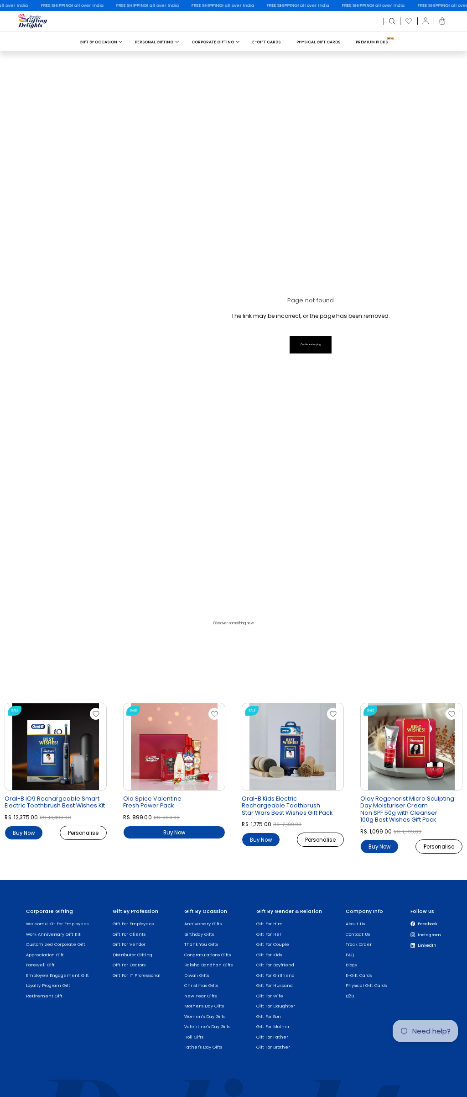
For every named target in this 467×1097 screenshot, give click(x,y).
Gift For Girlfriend (275, 975)
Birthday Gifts (199, 934)
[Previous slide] (7, 749)
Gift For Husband (274, 985)
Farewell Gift (40, 965)
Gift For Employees (133, 924)
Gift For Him (269, 924)
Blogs (351, 965)
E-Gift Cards (266, 42)
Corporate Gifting (213, 42)
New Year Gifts (200, 996)
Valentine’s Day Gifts (207, 1026)
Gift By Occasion (98, 42)
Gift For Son (268, 1016)
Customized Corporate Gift (55, 944)
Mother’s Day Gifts (204, 1006)
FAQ (350, 955)
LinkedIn (427, 945)
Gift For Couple (272, 944)
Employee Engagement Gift (57, 975)
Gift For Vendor (129, 944)
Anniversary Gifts (203, 924)
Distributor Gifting (132, 955)
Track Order (359, 944)
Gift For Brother (273, 1047)
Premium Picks (372, 42)
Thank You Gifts (201, 944)
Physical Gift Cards (318, 42)
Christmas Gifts (201, 985)
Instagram (429, 935)
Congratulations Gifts (207, 955)
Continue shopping (311, 344)
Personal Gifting (154, 42)
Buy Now (24, 832)
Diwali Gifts (196, 975)
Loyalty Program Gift (48, 985)
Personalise (83, 832)
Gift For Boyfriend (275, 965)
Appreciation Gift (45, 955)
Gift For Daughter (275, 1006)
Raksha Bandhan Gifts (208, 965)
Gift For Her (268, 934)
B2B (350, 996)
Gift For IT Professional (137, 975)
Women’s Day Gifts (204, 1016)
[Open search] (392, 21)
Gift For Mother (273, 1026)
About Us (355, 924)
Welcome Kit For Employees (57, 924)
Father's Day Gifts (203, 1047)
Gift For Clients (129, 934)
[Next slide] (104, 749)
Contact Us (358, 934)
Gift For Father (272, 1037)
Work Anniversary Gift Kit (53, 934)
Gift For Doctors (129, 965)
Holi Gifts (193, 1037)
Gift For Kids (269, 955)
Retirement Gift (44, 996)
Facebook (427, 924)
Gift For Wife (269, 996)
